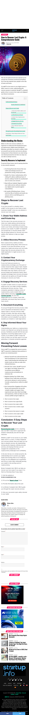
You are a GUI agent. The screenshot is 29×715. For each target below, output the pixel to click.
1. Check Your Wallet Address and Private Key (18, 111)
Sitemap (16, 694)
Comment (3, 531)
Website (2, 562)
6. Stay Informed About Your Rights (17, 126)
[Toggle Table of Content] (24, 98)
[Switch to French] (23, 685)
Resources (19, 683)
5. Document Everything (16, 123)
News (14, 683)
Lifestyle (9, 683)
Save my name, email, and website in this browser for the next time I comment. (14, 571)
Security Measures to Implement (18, 104)
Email (2, 554)
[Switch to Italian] (20, 685)
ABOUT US (7, 697)
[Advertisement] (14, 14)
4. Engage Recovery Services (17, 121)
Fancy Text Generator (7, 685)
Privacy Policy (18, 693)
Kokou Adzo (9, 44)
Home (5, 683)
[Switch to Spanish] (15, 687)
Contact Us (16, 685)
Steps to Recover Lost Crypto (12, 108)
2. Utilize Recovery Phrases (17, 114)
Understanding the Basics (11, 101)
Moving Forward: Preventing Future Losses (15, 131)
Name (2, 546)
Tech (24, 683)
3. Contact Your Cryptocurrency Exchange (18, 117)
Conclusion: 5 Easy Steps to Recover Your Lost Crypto (15, 134)
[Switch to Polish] (27, 685)
